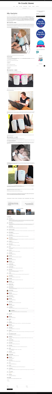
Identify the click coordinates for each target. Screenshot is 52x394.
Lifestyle (17, 6)
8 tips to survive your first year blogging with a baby (10, 213)
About (14, 6)
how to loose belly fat (20, 198)
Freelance (33, 6)
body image (13, 198)
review (30, 198)
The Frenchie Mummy (26, 3)
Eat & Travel (20, 6)
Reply (34, 222)
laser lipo (23, 198)
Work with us (37, 6)
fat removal (16, 198)
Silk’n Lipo (33, 198)
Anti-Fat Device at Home (9, 198)
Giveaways (30, 6)
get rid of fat (11, 27)
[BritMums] (40, 61)
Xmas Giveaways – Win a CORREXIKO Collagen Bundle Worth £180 (29, 213)
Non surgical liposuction (27, 198)
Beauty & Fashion (25, 6)
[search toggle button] (44, 0)
